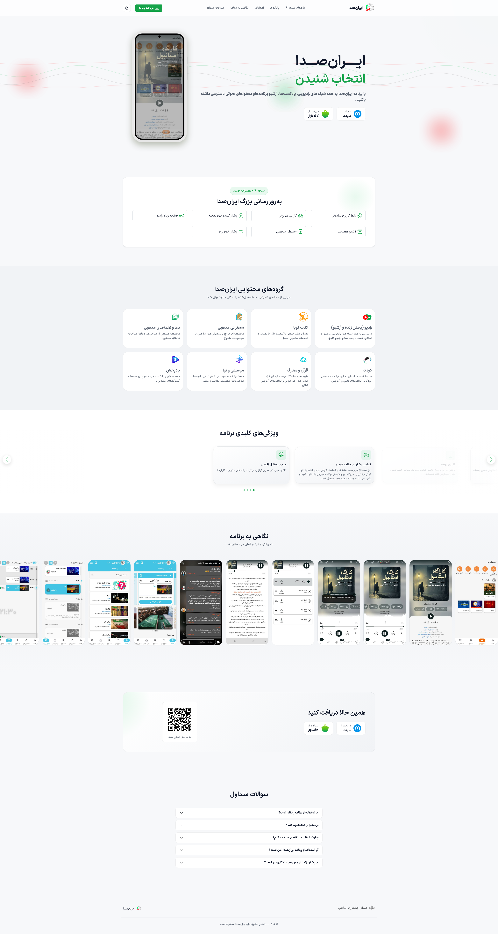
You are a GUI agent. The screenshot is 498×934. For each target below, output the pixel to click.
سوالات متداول (215, 8)
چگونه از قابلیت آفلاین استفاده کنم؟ (295, 837)
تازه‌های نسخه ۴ (295, 8)
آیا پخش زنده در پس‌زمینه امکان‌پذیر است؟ (291, 862)
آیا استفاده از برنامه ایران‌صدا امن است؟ (293, 850)
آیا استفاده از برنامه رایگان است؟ (298, 812)
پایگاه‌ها (274, 8)
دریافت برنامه (146, 8)
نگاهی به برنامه (239, 8)
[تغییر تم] (127, 8)
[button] (254, 490)
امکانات (259, 8)
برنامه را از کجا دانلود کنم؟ (302, 825)
